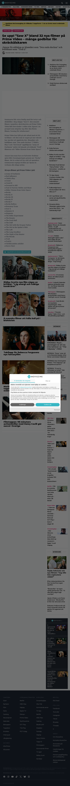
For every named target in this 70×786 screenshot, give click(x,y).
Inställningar (22, 404)
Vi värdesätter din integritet (22, 380)
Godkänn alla (47, 404)
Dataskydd (57, 409)
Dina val (48, 381)
